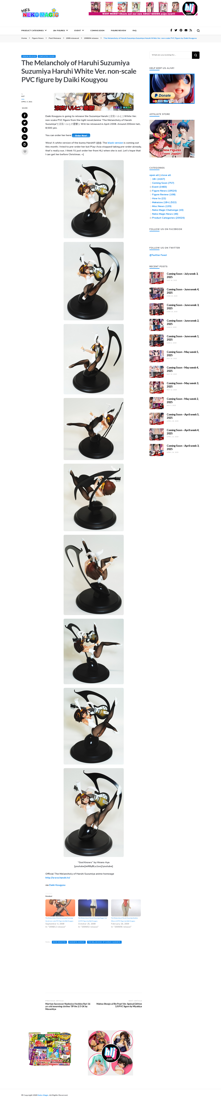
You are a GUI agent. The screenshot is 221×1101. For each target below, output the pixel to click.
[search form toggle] (198, 30)
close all (166, 175)
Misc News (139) (162, 206)
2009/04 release (29, 56)
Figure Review (118, 30)
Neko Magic (43, 1095)
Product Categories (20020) (168, 218)
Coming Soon (97, 30)
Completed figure (47, 56)
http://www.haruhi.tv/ (57, 877)
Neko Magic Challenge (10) (168, 210)
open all (154, 175)
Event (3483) (159, 187)
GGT (23, 96)
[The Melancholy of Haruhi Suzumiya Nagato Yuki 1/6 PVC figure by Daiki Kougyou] (93, 907)
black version (115, 142)
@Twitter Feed (158, 255)
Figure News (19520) (164, 190)
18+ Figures (59, 30)
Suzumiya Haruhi (77, 942)
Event (77, 30)
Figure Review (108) (164, 194)
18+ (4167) (158, 179)
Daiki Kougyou (57, 885)
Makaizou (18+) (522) (164, 202)
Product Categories (32, 30)
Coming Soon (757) (163, 183)
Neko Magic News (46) (165, 214)
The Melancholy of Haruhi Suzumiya (104, 942)
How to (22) (159, 198)
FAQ (134, 30)
